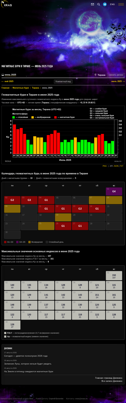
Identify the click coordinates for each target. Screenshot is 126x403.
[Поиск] (98, 4)
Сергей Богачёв (56, 399)
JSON (116, 166)
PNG (105, 166)
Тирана (35, 88)
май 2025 (9, 81)
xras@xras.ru (81, 399)
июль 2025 (116, 81)
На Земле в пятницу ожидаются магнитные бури (28, 371)
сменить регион (116, 75)
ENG (112, 4)
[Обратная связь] (92, 4)
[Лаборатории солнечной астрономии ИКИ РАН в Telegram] (104, 4)
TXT (121, 166)
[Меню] (121, 4)
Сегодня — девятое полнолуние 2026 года (25, 356)
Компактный (63, 81)
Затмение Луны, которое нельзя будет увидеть (27, 363)
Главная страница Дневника (108, 378)
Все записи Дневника (112, 381)
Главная (6, 88)
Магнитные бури (21, 88)
